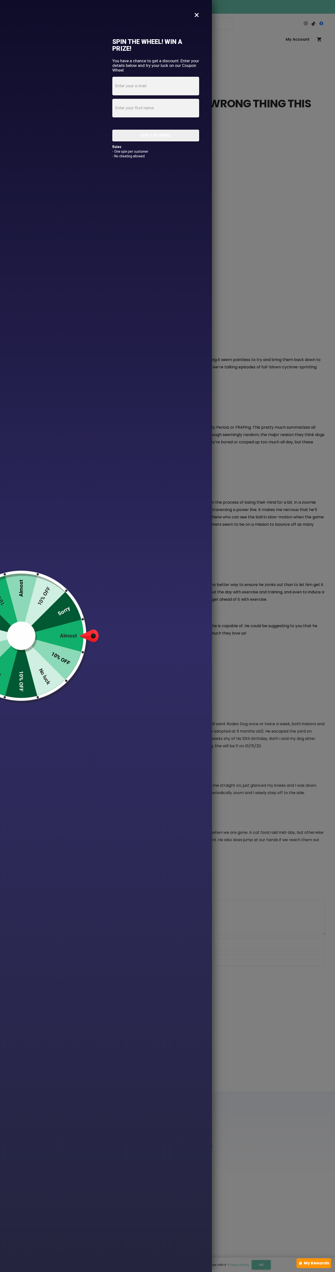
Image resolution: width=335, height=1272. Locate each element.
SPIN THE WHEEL (155, 135)
